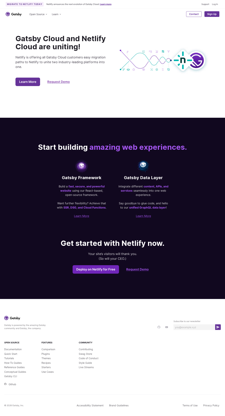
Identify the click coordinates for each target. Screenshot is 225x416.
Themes (46, 358)
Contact (194, 13)
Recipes (46, 362)
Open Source (36, 14)
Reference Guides (14, 367)
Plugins (45, 353)
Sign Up (212, 13)
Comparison (48, 349)
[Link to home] (14, 14)
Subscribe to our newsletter (186, 321)
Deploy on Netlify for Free (95, 269)
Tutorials (9, 358)
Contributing (86, 349)
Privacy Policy (211, 405)
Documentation (13, 349)
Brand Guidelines (118, 405)
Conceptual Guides (15, 371)
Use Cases (47, 371)
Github (12, 384)
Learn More (27, 82)
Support (205, 4)
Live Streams (86, 367)
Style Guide (85, 362)
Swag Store (85, 353)
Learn (55, 14)
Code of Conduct (88, 358)
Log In (215, 4)
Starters (46, 367)
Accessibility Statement (90, 405)
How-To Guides (13, 362)
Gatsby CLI (10, 376)
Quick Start (10, 353)
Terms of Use (190, 405)
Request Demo (58, 82)
